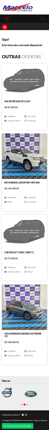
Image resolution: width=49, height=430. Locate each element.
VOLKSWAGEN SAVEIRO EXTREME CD (22, 335)
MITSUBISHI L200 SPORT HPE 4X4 (22, 182)
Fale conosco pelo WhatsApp (18, 426)
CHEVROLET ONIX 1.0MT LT (19, 252)
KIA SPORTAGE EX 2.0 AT (17, 101)
